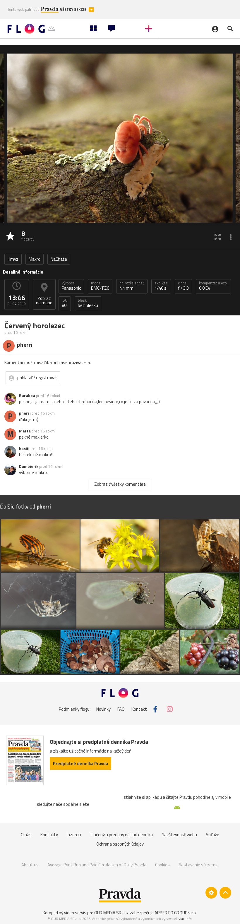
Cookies (162, 865)
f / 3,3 (183, 285)
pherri (25, 413)
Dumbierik (28, 466)
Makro (34, 259)
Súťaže (212, 835)
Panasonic (71, 285)
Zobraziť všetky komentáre (120, 484)
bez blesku (88, 303)
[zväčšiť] (218, 236)
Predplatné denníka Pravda (80, 763)
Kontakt (139, 709)
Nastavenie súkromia (199, 865)
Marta (25, 431)
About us (30, 865)
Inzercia (74, 835)
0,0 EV (213, 285)
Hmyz (13, 259)
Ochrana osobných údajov (120, 844)
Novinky (103, 709)
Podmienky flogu (74, 709)
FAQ (121, 709)
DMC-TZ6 (100, 285)
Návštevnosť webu (179, 835)
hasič (24, 448)
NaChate (59, 259)
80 (65, 303)
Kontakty (49, 835)
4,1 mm (131, 285)
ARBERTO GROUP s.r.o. (176, 912)
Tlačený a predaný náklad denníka (121, 835)
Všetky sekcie (73, 9)
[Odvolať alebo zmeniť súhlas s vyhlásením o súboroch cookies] (211, 893)
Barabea (27, 396)
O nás (26, 835)
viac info (185, 918)
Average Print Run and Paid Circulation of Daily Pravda (96, 865)
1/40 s (161, 285)
